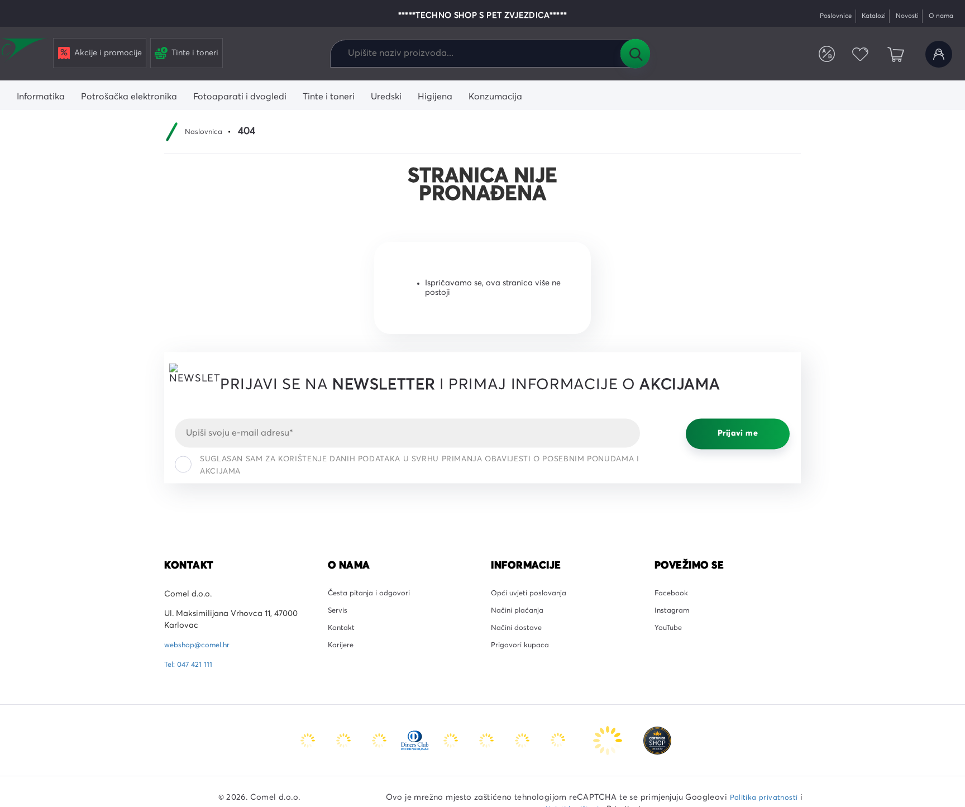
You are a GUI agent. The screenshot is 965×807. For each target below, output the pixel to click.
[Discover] (452, 740)
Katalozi (862, 16)
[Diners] (416, 740)
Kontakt (342, 634)
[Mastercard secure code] (523, 740)
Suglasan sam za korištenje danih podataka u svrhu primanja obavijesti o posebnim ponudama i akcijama (419, 465)
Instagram (673, 614)
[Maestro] (344, 740)
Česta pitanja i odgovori (373, 594)
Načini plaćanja (521, 614)
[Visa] (380, 740)
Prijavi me (738, 434)
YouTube (670, 634)
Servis (339, 614)
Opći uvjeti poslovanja (533, 594)
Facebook (673, 594)
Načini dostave (519, 634)
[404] (657, 740)
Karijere (342, 653)
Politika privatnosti (764, 797)
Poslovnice (819, 16)
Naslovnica (206, 132)
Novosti (900, 16)
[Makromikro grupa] (24, 51)
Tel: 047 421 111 (190, 664)
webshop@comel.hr (200, 645)
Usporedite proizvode (816, 55)
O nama (938, 16)
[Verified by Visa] (487, 740)
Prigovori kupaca (523, 653)
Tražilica (635, 54)
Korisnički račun (936, 55)
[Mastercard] (309, 740)
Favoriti (853, 55)
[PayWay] (609, 740)
